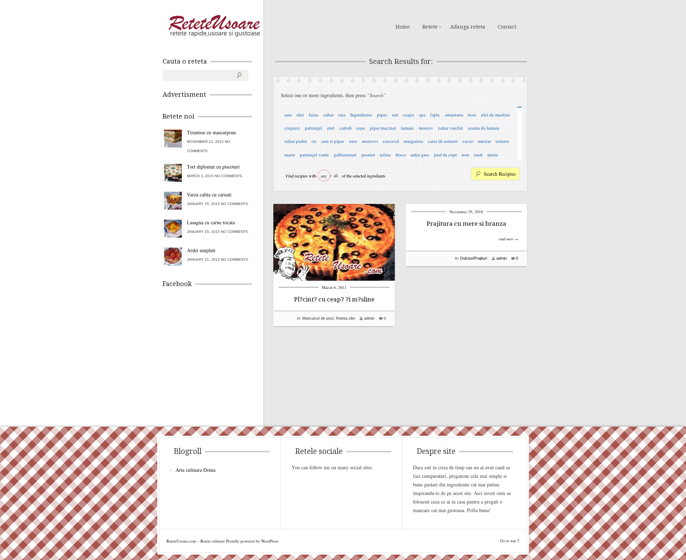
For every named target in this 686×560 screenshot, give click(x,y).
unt (395, 114)
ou (314, 141)
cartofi (345, 128)
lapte (435, 114)
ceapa (408, 114)
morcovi (370, 141)
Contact (507, 27)
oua (342, 114)
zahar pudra (295, 141)
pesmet (368, 154)
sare (288, 114)
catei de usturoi (443, 141)
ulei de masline (495, 114)
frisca (401, 154)
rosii (472, 114)
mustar (484, 141)
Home (403, 27)
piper (382, 114)
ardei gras (420, 154)
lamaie (407, 128)
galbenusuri (345, 154)
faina (313, 114)
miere (492, 154)
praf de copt (445, 154)
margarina (413, 141)
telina (385, 154)
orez (353, 141)
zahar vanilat (450, 128)
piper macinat (383, 128)
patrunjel (313, 128)
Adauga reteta (467, 27)
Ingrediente (361, 114)
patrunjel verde (314, 154)
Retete (430, 27)
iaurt (478, 154)
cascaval (391, 141)
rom (465, 154)
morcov (426, 128)
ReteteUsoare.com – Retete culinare (214, 26)
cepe (360, 128)
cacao (467, 141)
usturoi (502, 141)
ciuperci (292, 128)
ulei (300, 114)
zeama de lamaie (483, 128)
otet (330, 128)
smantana (454, 114)
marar (289, 154)
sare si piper (332, 141)
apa (422, 114)
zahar (328, 114)
